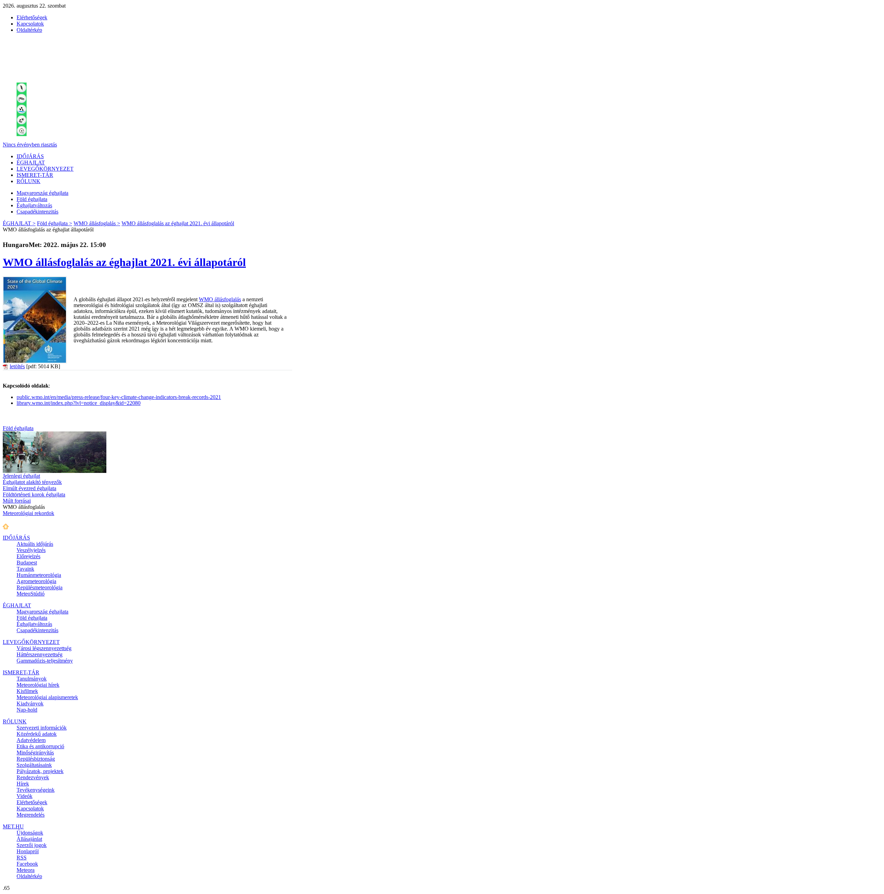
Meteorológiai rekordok (28, 513)
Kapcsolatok (30, 24)
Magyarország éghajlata (42, 193)
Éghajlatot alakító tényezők (32, 482)
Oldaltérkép (29, 30)
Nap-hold (27, 710)
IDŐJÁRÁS (30, 156)
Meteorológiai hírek (38, 685)
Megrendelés (31, 815)
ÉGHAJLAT (31, 162)
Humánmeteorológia (39, 575)
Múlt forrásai (17, 501)
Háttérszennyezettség (40, 654)
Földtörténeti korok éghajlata (34, 494)
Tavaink (25, 569)
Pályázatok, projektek (40, 771)
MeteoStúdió (31, 594)
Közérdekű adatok (37, 734)
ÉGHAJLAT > (19, 223)
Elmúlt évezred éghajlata (29, 488)
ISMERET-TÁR (35, 175)
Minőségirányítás (35, 752)
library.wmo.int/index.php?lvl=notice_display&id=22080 (79, 403)
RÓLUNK (28, 181)
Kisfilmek (27, 691)
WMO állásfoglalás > (97, 223)
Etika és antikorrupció (40, 746)
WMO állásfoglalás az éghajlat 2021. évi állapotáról (178, 223)
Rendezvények (33, 777)
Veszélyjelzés (31, 550)
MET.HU (13, 826)
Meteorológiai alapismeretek (47, 697)
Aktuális (35, 544)
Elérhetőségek (32, 17)
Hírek (23, 784)
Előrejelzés (28, 556)
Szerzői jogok (32, 845)
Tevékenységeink (36, 790)
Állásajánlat (29, 839)
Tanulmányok (32, 679)
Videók (24, 796)
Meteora (26, 870)
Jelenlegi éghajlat (21, 476)
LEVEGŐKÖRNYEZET (45, 169)
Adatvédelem (31, 740)
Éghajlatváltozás (34, 205)
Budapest (27, 562)
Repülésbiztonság (36, 759)
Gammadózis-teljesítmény (45, 661)
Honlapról (28, 851)
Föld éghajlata (32, 199)
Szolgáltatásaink (34, 765)
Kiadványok (30, 703)
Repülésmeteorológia (40, 587)
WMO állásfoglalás (220, 299)
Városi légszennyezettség (44, 648)
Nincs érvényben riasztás (30, 145)
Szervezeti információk (42, 728)
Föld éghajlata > (54, 223)
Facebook (27, 864)
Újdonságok (30, 833)
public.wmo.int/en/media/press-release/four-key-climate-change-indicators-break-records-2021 (119, 397)
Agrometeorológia (36, 581)
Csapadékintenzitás (37, 212)
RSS (22, 857)
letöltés (17, 366)
